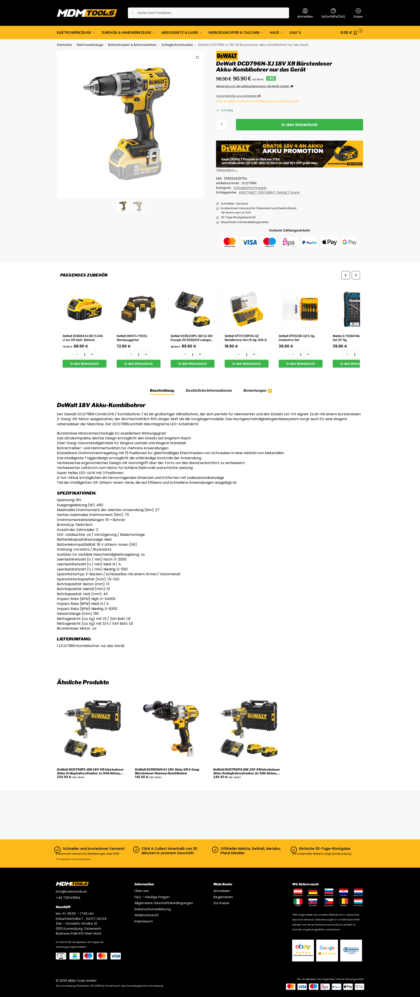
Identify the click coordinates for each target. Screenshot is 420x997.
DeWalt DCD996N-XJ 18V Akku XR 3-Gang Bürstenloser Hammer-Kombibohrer (167, 771)
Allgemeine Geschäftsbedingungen (163, 903)
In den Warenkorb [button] (92, 786)
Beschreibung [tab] (162, 390)
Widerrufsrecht (146, 915)
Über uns (141, 890)
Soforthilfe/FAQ (333, 16)
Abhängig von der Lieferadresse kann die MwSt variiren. (253, 86)
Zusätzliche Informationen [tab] (209, 390)
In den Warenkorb (299, 124)
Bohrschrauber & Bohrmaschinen (132, 45)
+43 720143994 (68, 897)
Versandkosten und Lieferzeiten (237, 96)
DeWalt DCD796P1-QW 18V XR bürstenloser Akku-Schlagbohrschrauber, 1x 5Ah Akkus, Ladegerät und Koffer (90, 771)
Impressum (143, 921)
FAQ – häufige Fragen (152, 897)
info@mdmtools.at (71, 891)
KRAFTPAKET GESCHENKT (257, 192)
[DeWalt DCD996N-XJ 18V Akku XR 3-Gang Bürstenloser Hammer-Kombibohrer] (170, 728)
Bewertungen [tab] (257, 390)
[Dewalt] (227, 55)
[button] (351, 32)
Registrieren (223, 897)
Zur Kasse (221, 903)
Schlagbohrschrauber (177, 45)
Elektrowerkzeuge (90, 45)
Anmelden (305, 16)
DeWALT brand (288, 192)
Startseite (64, 45)
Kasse (358, 16)
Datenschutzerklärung (152, 909)
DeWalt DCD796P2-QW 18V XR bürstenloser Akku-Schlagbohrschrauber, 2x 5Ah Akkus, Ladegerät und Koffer (246, 771)
